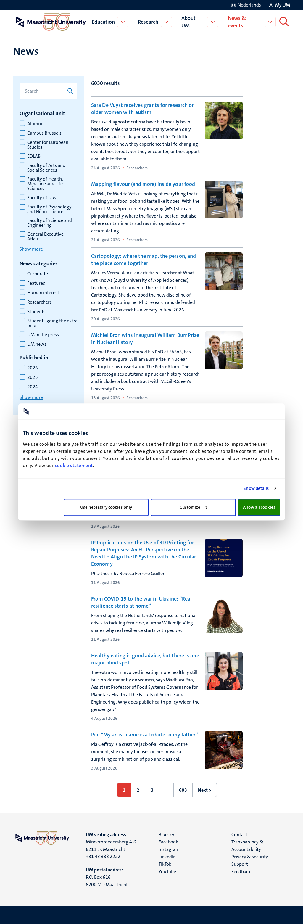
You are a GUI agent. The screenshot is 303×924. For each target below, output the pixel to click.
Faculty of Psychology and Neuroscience (49, 209)
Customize (190, 507)
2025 (32, 377)
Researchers (39, 302)
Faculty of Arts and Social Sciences (46, 168)
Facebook (168, 842)
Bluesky (166, 834)
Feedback (241, 871)
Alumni (34, 123)
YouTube (167, 871)
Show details (256, 488)
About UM (188, 22)
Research (148, 21)
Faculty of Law (42, 197)
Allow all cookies (259, 507)
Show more (31, 249)
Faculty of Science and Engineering (49, 223)
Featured (36, 283)
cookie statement (74, 465)
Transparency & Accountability (247, 845)
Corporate (37, 273)
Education (103, 21)
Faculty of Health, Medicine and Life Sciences (45, 184)
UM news (36, 344)
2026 (32, 368)
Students (36, 311)
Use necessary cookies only (106, 507)
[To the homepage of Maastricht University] (51, 22)
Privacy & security (249, 857)
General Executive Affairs (45, 236)
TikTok (165, 864)
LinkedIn (167, 857)
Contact (239, 834)
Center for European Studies (47, 144)
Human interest (43, 292)
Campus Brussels (44, 133)
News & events (237, 22)
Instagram (169, 849)
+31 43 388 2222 (103, 856)
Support (239, 864)
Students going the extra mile (52, 323)
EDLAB (34, 156)
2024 (32, 386)
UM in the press (43, 334)
